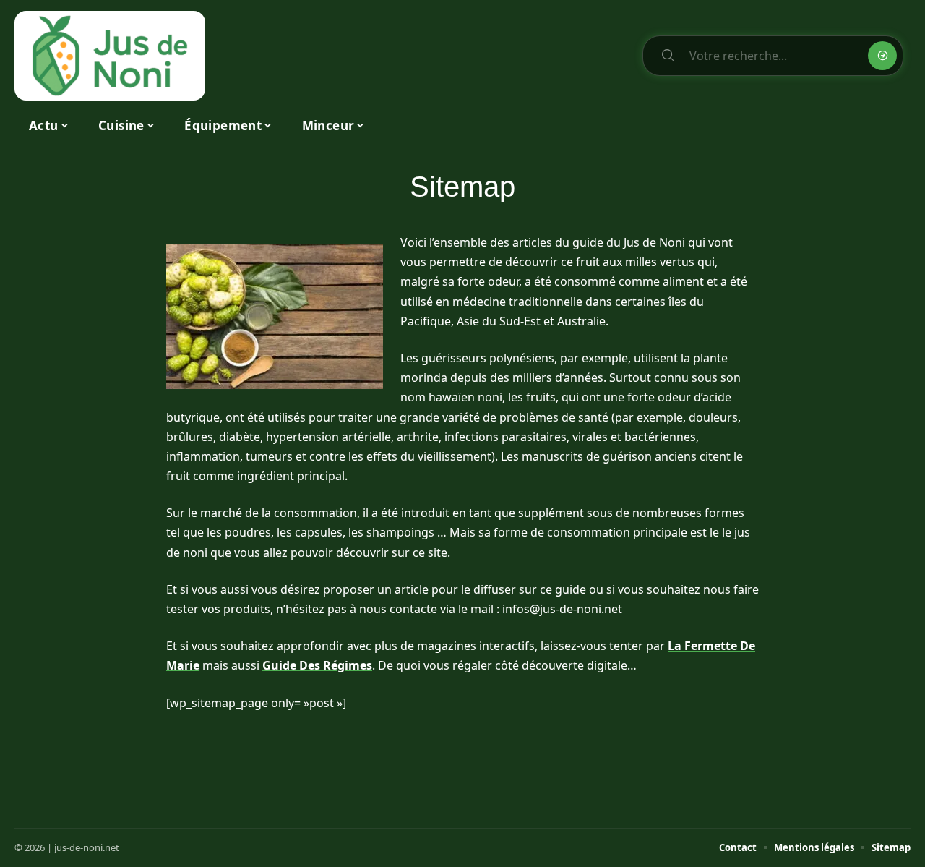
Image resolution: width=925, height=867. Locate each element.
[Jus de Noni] (110, 55)
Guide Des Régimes (317, 665)
